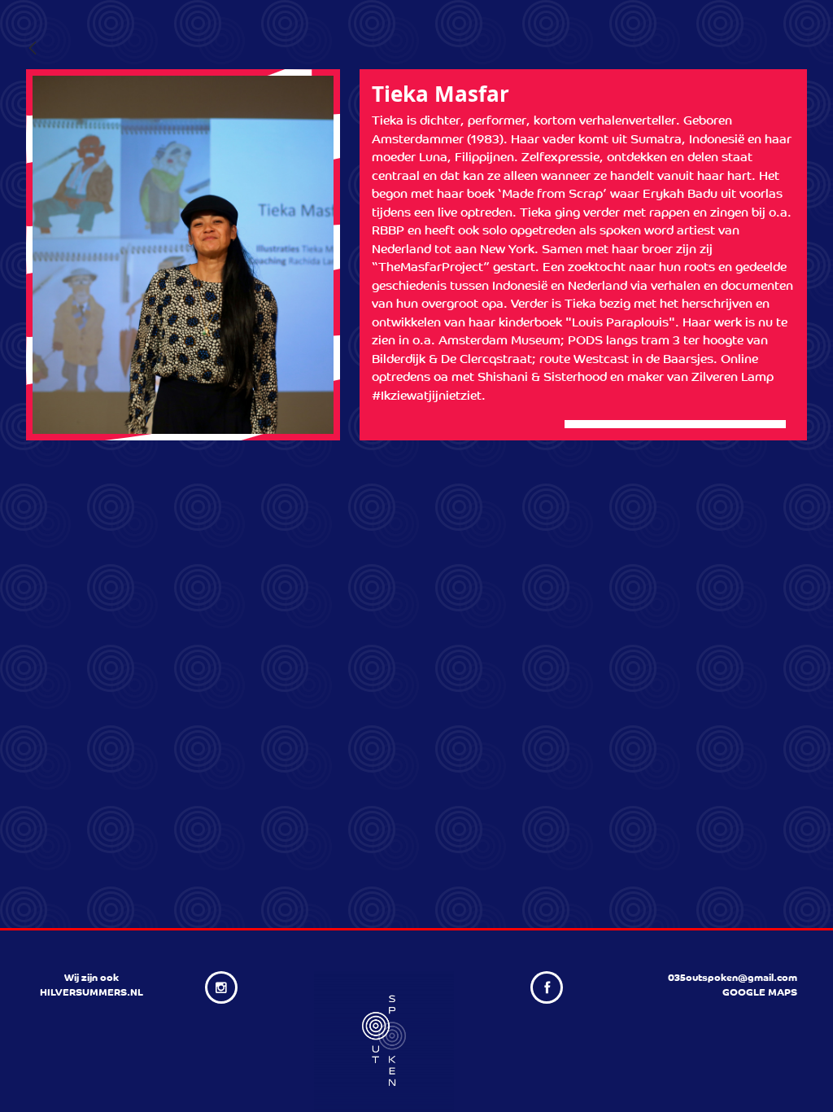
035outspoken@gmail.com (732, 978)
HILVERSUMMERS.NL (91, 993)
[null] (32, 49)
